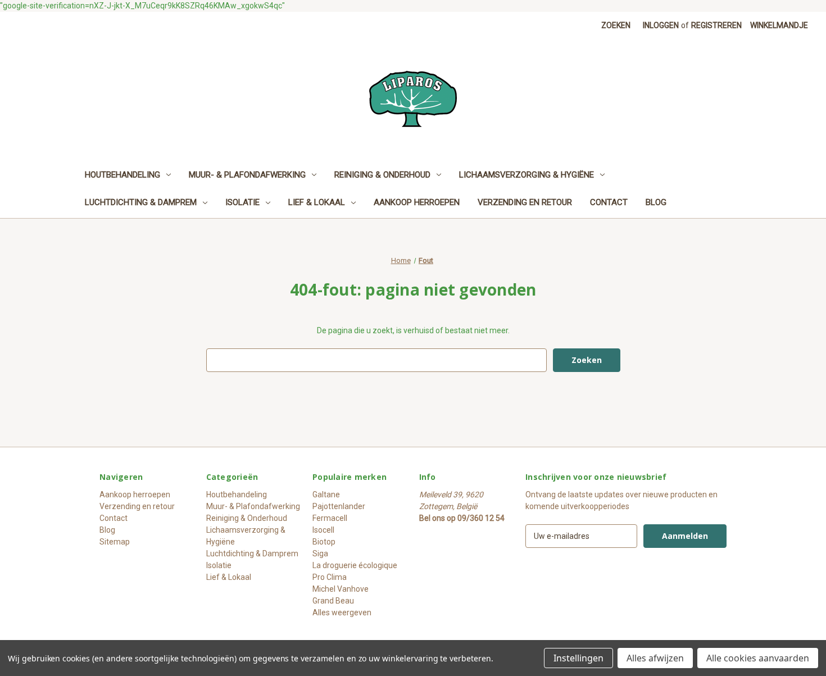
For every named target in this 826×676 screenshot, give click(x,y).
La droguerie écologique (354, 565)
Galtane (326, 494)
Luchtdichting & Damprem (141, 202)
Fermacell (329, 518)
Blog (656, 202)
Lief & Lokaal (316, 202)
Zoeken (615, 25)
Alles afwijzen (655, 658)
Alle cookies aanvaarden (757, 658)
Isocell (323, 529)
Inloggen (661, 25)
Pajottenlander (338, 506)
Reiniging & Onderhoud (382, 175)
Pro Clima (329, 577)
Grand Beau (333, 600)
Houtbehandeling (122, 175)
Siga (320, 553)
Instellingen (578, 658)
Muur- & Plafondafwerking (247, 175)
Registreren (716, 25)
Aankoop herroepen (417, 202)
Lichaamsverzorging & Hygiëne (526, 175)
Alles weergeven (341, 612)
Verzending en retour (525, 202)
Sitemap (114, 541)
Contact (609, 202)
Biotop (323, 541)
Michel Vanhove (340, 588)
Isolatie (242, 202)
